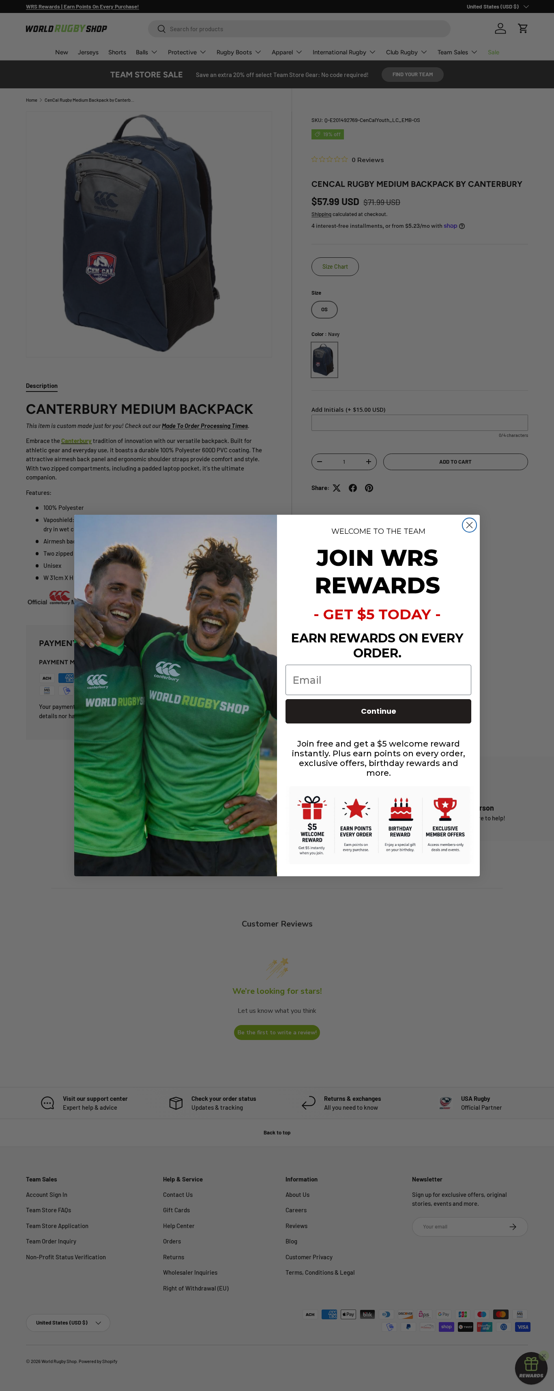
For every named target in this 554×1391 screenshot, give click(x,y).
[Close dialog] (469, 525)
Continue (378, 711)
